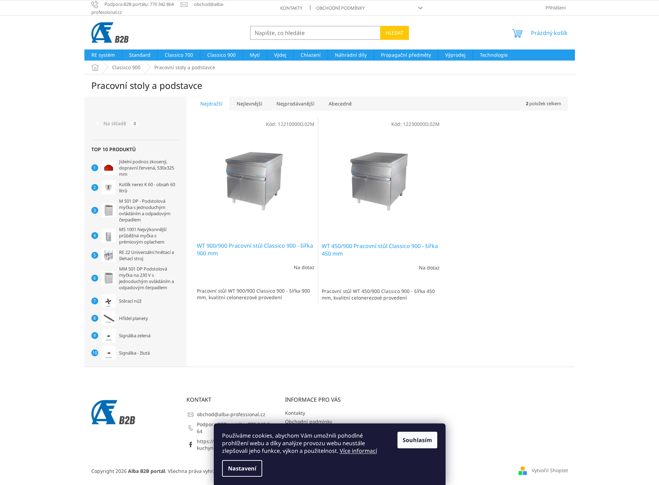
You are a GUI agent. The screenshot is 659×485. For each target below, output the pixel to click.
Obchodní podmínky (340, 8)
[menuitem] (103, 55)
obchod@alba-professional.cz (231, 414)
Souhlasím (417, 440)
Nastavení (242, 468)
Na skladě (119, 123)
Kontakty (291, 8)
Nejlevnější (249, 103)
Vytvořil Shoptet (550, 470)
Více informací (358, 451)
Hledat (394, 32)
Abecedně (340, 103)
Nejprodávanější (295, 103)
